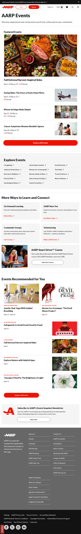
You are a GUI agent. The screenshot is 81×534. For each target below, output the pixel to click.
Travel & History (61, 174)
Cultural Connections (11, 169)
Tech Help (58, 169)
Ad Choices (8, 522)
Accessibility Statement (48, 515)
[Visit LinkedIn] (24, 527)
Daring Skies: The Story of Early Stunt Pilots (24, 93)
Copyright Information (37, 518)
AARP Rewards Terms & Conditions (16, 518)
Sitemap (6, 515)
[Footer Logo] (14, 435)
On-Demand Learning (13, 206)
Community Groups (13, 227)
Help (67, 7)
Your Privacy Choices (21, 522)
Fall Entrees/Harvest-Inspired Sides (23, 79)
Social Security (60, 165)
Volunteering (50, 227)
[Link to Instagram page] (18, 527)
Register (50, 7)
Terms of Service (32, 515)
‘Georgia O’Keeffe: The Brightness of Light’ (24, 378)
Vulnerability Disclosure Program (58, 518)
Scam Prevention (35, 183)
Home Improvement (36, 165)
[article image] (40, 76)
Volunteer (32, 444)
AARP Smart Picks (35, 458)
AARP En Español (59, 439)
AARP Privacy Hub (17, 515)
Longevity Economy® (36, 502)
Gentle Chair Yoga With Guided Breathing (18, 309)
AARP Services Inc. (59, 473)
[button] (72, 7)
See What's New (50, 218)
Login (58, 7)
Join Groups (8, 239)
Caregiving (8, 165)
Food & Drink (8, 178)
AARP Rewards (34, 453)
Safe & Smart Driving (37, 178)
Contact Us (57, 434)
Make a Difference (50, 239)
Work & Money (60, 178)
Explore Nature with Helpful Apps (19, 360)
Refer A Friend (58, 448)
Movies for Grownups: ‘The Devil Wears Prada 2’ (57, 309)
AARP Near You (51, 206)
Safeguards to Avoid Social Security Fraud (23, 325)
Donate (31, 439)
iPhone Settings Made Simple (17, 109)
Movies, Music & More (37, 174)
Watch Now (8, 216)
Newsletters (57, 444)
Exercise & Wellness (11, 174)
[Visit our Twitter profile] (12, 527)
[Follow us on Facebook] (6, 527)
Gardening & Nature (11, 183)
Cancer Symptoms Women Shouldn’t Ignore (24, 126)
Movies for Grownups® (38, 169)
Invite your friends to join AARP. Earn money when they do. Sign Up (23, 2)
